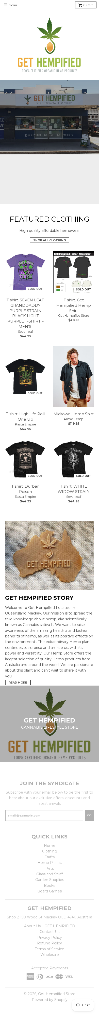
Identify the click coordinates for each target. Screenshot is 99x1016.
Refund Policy (49, 943)
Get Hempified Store (73, 315)
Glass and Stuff (49, 874)
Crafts (49, 857)
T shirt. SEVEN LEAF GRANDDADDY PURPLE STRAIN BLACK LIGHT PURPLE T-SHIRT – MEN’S (25, 313)
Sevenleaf (25, 331)
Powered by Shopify (50, 999)
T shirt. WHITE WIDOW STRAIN (74, 489)
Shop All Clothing (49, 240)
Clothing (49, 851)
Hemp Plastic (50, 862)
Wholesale (49, 954)
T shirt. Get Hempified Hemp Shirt (73, 305)
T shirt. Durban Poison (25, 489)
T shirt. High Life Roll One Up (25, 416)
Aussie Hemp (74, 419)
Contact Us (49, 931)
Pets (49, 868)
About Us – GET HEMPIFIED (49, 926)
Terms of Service (49, 949)
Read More (18, 682)
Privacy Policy (49, 937)
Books (49, 885)
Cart (88, 5)
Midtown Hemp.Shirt (74, 413)
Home (49, 845)
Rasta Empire (25, 424)
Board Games (49, 891)
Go (89, 815)
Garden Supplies (49, 879)
